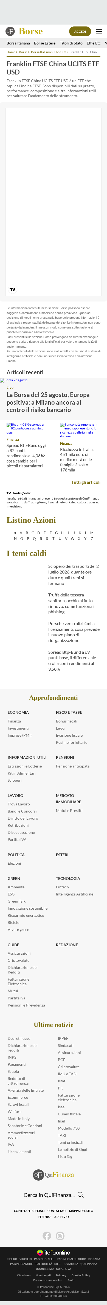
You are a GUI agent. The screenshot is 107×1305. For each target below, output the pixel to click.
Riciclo (13, 922)
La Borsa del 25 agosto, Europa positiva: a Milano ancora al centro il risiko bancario (48, 402)
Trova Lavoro (19, 804)
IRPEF (63, 1038)
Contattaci (56, 1211)
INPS (12, 1057)
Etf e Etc (94, 43)
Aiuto (70, 1280)
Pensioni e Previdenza (26, 1005)
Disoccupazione (21, 832)
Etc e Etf (60, 52)
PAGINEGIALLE (44, 1259)
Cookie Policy (81, 1275)
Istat (61, 1081)
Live (10, 387)
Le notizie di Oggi (72, 1149)
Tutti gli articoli (85, 482)
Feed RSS (44, 1217)
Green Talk (17, 901)
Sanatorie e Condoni (25, 1125)
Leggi (60, 728)
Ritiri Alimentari (22, 773)
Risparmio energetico (26, 915)
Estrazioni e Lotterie (25, 766)
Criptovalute (18, 960)
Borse (31, 31)
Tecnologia (68, 878)
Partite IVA (17, 839)
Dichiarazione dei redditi (23, 1047)
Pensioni (65, 757)
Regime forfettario (72, 742)
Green (14, 878)
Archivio (61, 1217)
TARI (62, 1135)
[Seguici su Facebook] (47, 1236)
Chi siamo (23, 1275)
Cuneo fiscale (69, 1114)
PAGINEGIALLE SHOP (71, 1259)
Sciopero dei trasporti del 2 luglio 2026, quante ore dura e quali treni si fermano (73, 574)
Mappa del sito (81, 1211)
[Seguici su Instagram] (60, 1236)
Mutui (13, 991)
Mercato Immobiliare (68, 798)
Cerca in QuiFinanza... (49, 1194)
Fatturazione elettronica (69, 1097)
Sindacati (66, 1045)
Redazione (67, 944)
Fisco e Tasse (69, 712)
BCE (61, 1059)
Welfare (14, 1111)
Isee (61, 1106)
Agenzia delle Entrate (26, 1090)
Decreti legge (19, 1038)
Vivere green (18, 929)
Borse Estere (44, 43)
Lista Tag (65, 1156)
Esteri (62, 854)
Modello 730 (69, 1128)
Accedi (80, 31)
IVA (11, 1144)
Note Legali (43, 1275)
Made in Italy (19, 1118)
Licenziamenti (19, 1151)
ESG (11, 894)
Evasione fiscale (69, 735)
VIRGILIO (25, 1259)
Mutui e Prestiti (69, 810)
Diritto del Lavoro (23, 818)
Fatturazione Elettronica (18, 981)
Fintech (62, 887)
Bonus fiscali (66, 721)
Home (11, 52)
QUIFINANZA (88, 1264)
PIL (60, 1088)
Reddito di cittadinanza (18, 1080)
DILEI (57, 1264)
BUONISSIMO (45, 1269)
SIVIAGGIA (71, 1264)
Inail (61, 1121)
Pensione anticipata (72, 766)
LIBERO (12, 1259)
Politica (16, 854)
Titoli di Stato (71, 43)
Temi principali (70, 1142)
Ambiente (16, 887)
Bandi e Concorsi (22, 811)
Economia (18, 712)
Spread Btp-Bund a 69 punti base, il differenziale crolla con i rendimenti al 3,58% (72, 660)
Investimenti (18, 728)
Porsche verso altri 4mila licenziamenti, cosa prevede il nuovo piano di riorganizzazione (74, 632)
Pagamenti (17, 1064)
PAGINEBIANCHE (21, 1264)
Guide (13, 944)
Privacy (61, 1275)
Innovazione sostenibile (27, 908)
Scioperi (15, 780)
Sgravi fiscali (18, 1104)
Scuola (13, 1071)
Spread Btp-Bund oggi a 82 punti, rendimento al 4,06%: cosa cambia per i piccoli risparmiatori (26, 455)
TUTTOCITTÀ (43, 1264)
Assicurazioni (19, 953)
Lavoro (15, 795)
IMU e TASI (67, 1073)
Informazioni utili (27, 757)
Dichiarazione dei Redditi (23, 969)
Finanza (13, 439)
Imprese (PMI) (20, 735)
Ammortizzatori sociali (21, 1135)
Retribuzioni (18, 825)
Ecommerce (18, 1097)
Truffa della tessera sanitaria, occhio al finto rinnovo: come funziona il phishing (71, 603)
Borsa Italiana (18, 43)
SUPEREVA (63, 1269)
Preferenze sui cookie (47, 1280)
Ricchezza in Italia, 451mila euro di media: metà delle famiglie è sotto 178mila (77, 459)
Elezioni (14, 863)
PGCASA (94, 1259)
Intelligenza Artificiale (74, 894)
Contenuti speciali (29, 1211)
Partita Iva (16, 998)
